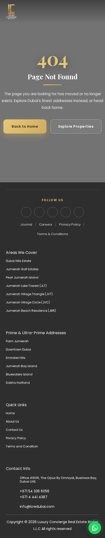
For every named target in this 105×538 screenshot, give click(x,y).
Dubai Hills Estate (18, 261)
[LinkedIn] (26, 212)
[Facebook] (52, 212)
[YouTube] (66, 212)
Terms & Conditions (52, 234)
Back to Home (25, 126)
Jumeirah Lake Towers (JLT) (26, 286)
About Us (12, 421)
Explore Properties (76, 126)
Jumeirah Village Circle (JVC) (28, 302)
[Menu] (95, 12)
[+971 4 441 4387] (13, 497)
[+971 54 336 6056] (13, 491)
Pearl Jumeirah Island (22, 277)
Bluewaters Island (19, 374)
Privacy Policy (70, 224)
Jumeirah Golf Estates (22, 269)
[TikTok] (79, 212)
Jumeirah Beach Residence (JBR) (31, 311)
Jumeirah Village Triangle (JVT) (29, 294)
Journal (26, 224)
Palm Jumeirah (17, 341)
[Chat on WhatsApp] (94, 527)
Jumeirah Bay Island (21, 366)
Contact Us (14, 430)
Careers (45, 224)
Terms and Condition (22, 446)
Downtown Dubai (18, 349)
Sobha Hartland (18, 383)
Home (10, 413)
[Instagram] (39, 212)
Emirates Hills (15, 358)
